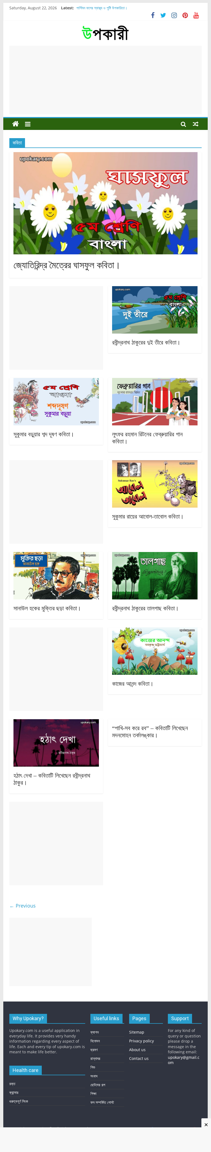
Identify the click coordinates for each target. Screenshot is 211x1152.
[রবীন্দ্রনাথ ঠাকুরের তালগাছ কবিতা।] (155, 555)
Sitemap (136, 1032)
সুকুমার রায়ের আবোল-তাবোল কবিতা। (148, 516)
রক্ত (12, 1083)
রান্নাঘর (95, 1058)
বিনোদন (95, 1040)
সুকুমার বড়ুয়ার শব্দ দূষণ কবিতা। (43, 434)
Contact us (139, 1058)
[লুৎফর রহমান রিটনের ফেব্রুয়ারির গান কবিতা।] (155, 381)
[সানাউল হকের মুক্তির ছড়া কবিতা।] (56, 555)
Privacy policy (141, 1040)
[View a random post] (196, 124)
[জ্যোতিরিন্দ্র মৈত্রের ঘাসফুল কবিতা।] (105, 155)
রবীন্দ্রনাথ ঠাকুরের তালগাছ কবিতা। (145, 608)
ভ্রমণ (94, 1049)
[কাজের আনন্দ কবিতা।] (155, 631)
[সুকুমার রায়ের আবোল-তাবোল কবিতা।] (155, 463)
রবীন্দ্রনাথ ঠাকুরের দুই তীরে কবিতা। (146, 342)
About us (137, 1049)
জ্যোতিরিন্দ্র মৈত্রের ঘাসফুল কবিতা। (67, 265)
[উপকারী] (15, 124)
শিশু (92, 1067)
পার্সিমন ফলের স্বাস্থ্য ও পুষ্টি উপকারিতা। (101, 7)
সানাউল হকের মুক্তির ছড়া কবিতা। (47, 608)
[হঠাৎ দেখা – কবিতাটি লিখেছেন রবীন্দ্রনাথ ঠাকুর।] (56, 722)
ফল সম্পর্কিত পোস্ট (102, 1102)
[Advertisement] (105, 80)
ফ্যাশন (94, 1032)
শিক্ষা (93, 1093)
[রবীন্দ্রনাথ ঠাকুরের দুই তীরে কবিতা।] (155, 289)
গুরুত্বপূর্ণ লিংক (18, 1101)
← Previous (22, 905)
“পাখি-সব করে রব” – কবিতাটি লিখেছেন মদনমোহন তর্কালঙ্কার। (150, 732)
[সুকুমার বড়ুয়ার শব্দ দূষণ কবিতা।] (56, 381)
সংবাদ (94, 1076)
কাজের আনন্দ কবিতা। (133, 683)
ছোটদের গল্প (97, 1084)
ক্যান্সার (13, 1092)
